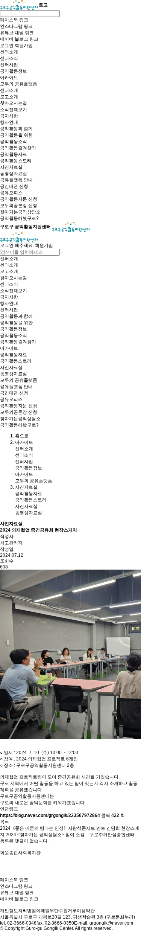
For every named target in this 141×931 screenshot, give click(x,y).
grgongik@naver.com (111, 923)
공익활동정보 (28, 468)
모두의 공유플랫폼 (33, 480)
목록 (4, 821)
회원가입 (44, 245)
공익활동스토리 (31, 500)
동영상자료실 (28, 512)
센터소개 (24, 448)
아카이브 (24, 474)
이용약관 (86, 910)
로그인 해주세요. (17, 245)
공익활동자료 (28, 493)
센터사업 (24, 461)
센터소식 (24, 455)
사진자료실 (26, 506)
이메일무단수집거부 (56, 910)
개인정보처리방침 (18, 910)
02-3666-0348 (21, 923)
